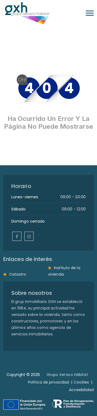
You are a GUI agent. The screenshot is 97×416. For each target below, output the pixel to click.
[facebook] (17, 236)
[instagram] (29, 236)
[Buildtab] (26, 13)
